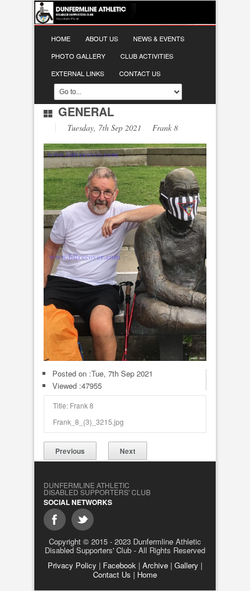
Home (60, 38)
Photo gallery (78, 55)
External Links (77, 73)
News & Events (158, 38)
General (86, 111)
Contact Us (139, 73)
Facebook (119, 565)
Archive (155, 565)
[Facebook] (55, 519)
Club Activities (146, 55)
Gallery (186, 565)
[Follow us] (83, 519)
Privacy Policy (72, 565)
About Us (101, 38)
